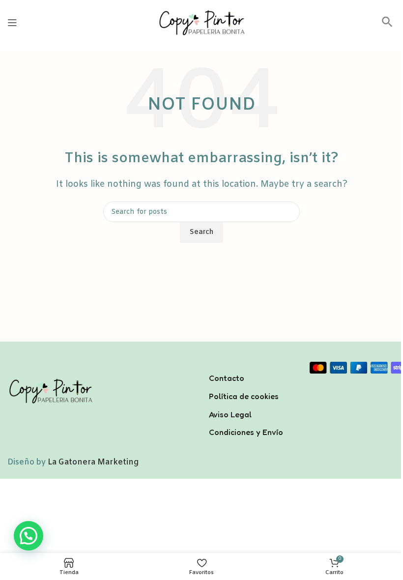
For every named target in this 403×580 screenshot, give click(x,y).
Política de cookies (244, 396)
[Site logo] (201, 22)
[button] (387, 25)
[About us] (252, 365)
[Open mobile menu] (12, 22)
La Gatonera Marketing (93, 462)
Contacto (226, 378)
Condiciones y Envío (246, 432)
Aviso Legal (230, 414)
